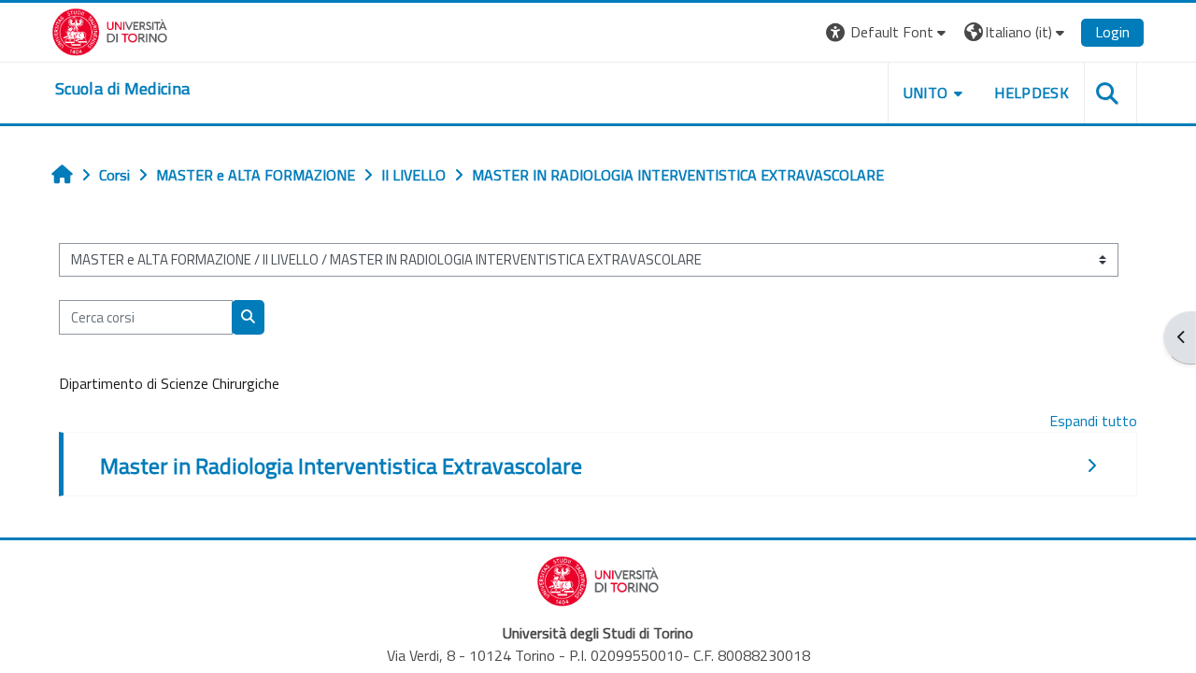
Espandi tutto (1093, 420)
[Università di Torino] (109, 30)
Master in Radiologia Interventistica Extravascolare (341, 465)
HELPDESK (1031, 92)
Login (1112, 32)
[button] (888, 32)
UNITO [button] (926, 92)
